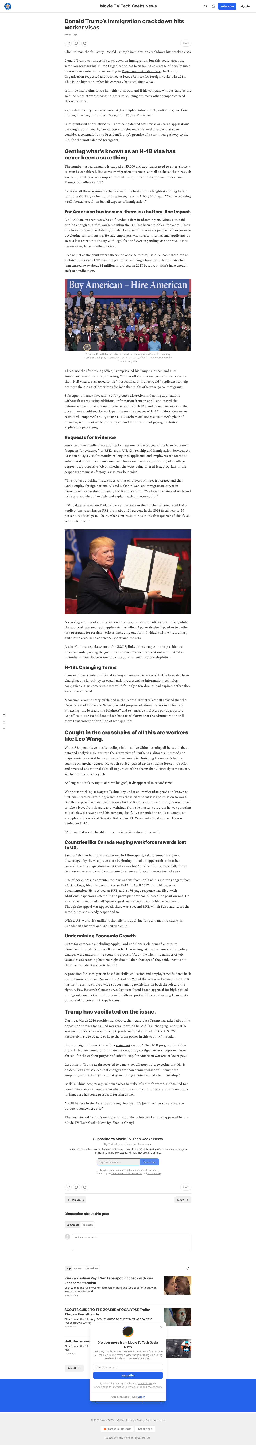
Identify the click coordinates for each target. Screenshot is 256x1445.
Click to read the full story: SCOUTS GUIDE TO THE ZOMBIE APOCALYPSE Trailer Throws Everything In (108, 1320)
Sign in (245, 6)
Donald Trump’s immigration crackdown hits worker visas (148, 51)
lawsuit (91, 680)
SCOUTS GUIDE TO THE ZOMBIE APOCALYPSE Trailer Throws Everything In (107, 1312)
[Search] (205, 6)
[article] (128, 1289)
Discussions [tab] (91, 1268)
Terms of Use (145, 1383)
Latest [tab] (77, 1268)
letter (170, 944)
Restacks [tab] (88, 1224)
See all (71, 1368)
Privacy (130, 1420)
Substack (111, 1437)
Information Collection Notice (127, 1386)
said (143, 1026)
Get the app (145, 1429)
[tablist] (80, 1224)
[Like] (68, 43)
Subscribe (227, 6)
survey (113, 989)
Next (180, 1200)
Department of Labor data (141, 71)
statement (123, 1045)
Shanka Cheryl (123, 1122)
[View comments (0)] (76, 43)
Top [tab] (69, 1268)
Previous (78, 1200)
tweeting (163, 1064)
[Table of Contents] (3, 722)
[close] (161, 1327)
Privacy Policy (154, 1386)
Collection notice (155, 1420)
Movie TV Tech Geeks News (85, 1122)
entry (96, 700)
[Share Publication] (213, 6)
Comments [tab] (73, 1224)
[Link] (60, 154)
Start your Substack (119, 1429)
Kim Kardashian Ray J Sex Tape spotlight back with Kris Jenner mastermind (109, 1280)
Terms (140, 1420)
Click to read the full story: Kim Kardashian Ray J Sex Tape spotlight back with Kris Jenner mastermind (111, 1289)
